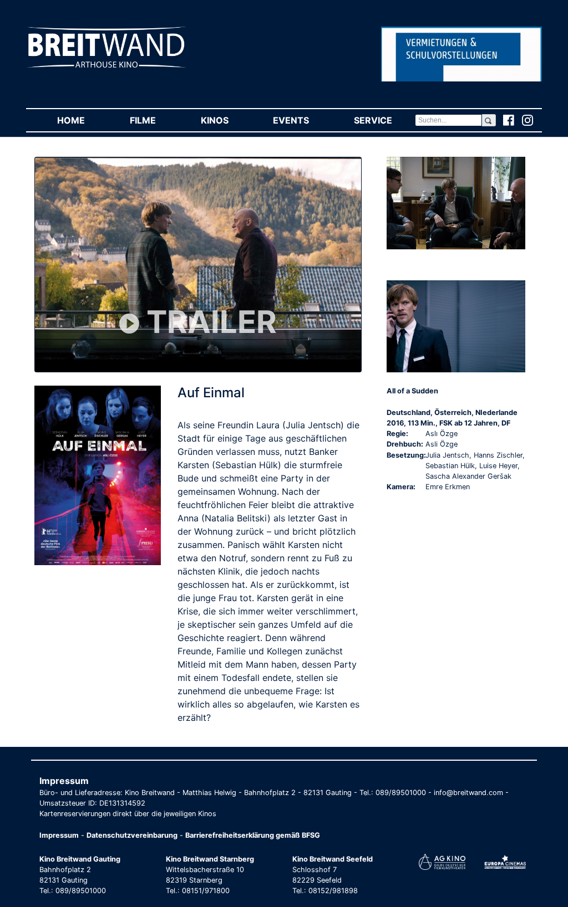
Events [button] (302, 120)
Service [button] (384, 120)
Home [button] (82, 120)
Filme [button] (154, 120)
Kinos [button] (226, 120)
